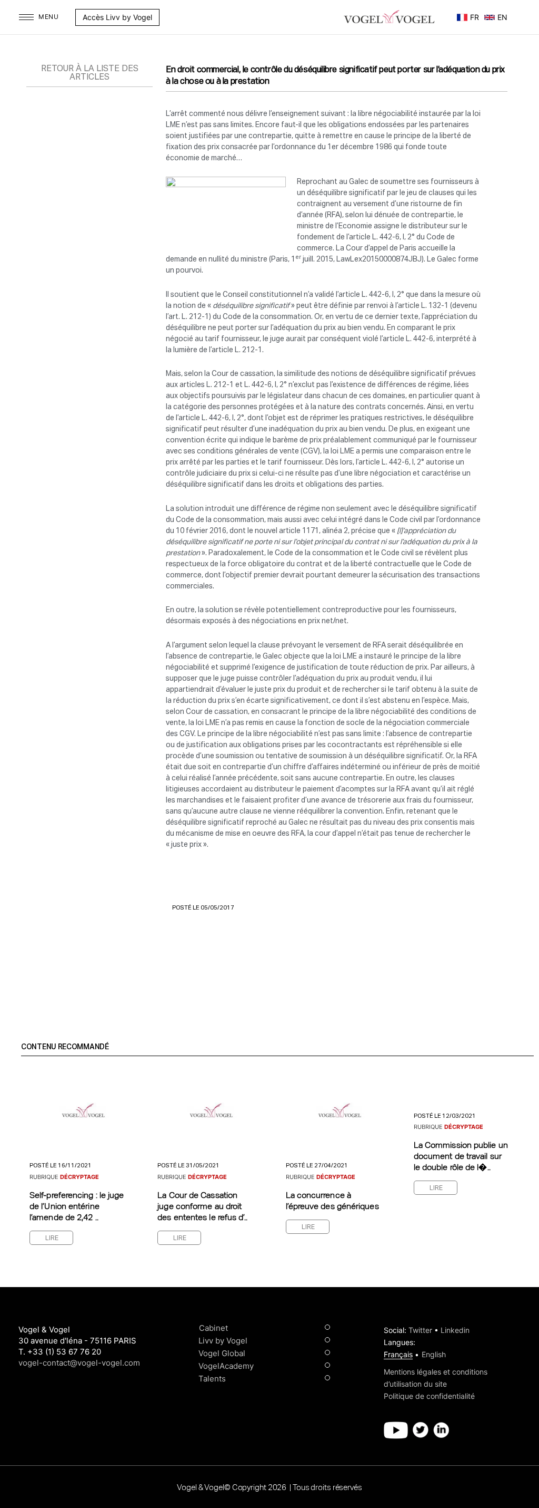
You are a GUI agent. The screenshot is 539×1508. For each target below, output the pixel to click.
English (434, 1354)
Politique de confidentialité (429, 1395)
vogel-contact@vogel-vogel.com (79, 1363)
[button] (164, 17)
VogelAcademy (226, 1366)
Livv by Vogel (222, 1341)
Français (398, 1354)
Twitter (420, 1330)
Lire (51, 1238)
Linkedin (455, 1330)
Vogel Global (221, 1353)
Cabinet (213, 1328)
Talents (212, 1379)
